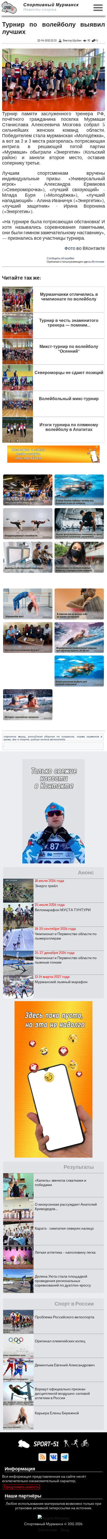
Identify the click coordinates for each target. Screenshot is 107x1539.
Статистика (47, 1530)
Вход (65, 1530)
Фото (69, 248)
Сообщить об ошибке (60, 258)
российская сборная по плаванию (51, 736)
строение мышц (14, 736)
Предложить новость (21, 1487)
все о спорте (20, 739)
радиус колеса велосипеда (48, 739)
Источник (98, 261)
